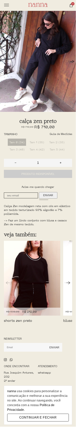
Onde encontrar (16, 366)
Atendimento (47, 366)
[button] (71, 61)
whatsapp (44, 372)
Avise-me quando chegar (38, 187)
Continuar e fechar (38, 417)
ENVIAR (54, 347)
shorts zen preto (18, 320)
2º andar (9, 380)
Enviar (48, 195)
